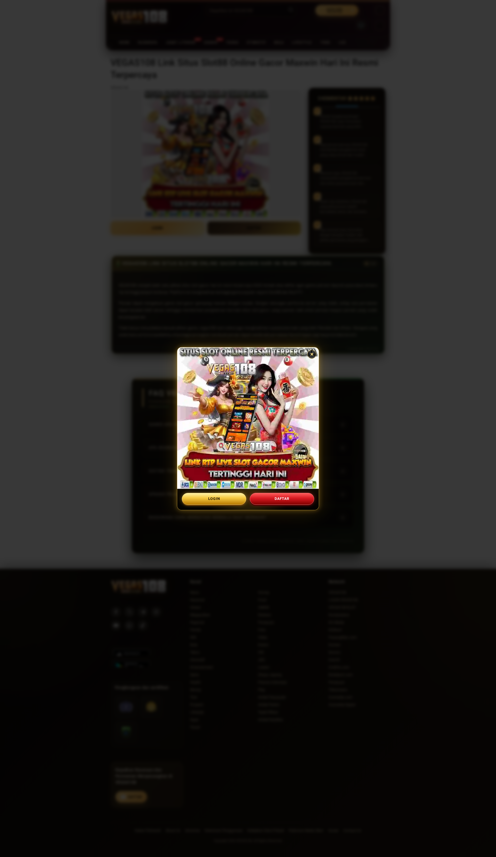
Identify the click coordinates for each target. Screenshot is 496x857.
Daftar (282, 499)
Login (214, 499)
